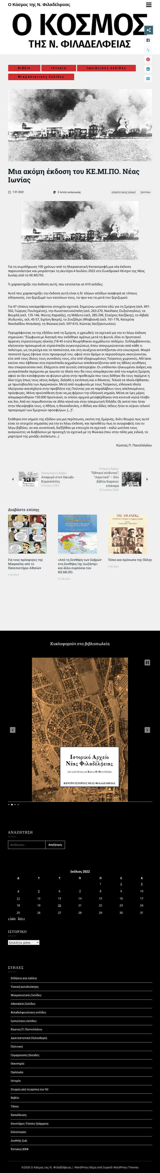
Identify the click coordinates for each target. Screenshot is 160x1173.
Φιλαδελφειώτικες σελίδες (28, 1012)
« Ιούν (12, 918)
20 (59, 905)
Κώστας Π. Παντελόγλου (26, 1029)
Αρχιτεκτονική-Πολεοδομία (29, 1038)
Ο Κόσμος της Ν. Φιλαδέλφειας (39, 4)
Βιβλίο (24, 68)
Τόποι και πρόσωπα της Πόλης (130, 560)
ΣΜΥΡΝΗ (145, 192)
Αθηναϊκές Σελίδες (23, 1004)
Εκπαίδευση (19, 1115)
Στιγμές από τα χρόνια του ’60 (29, 1089)
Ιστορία (58, 68)
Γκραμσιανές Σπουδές (25, 1055)
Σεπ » (21, 918)
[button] (12, 730)
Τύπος (15, 1106)
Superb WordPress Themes (121, 1167)
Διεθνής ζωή (19, 1140)
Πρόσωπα (17, 1072)
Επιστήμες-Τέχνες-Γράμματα (29, 1123)
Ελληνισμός (18, 1132)
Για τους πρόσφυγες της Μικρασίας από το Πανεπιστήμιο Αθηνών (25, 564)
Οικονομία (17, 1063)
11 (18, 898)
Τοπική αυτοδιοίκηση (24, 987)
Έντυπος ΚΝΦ (19, 1149)
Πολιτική (17, 1046)
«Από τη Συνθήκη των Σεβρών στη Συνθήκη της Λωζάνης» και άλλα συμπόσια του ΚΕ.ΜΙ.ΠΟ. (79, 566)
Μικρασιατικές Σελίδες (41, 76)
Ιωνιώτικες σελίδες (106, 68)
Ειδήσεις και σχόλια (24, 978)
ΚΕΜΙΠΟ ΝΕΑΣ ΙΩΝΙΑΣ (124, 192)
